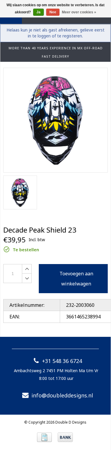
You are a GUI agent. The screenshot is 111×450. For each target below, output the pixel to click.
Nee (52, 12)
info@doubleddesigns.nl (62, 395)
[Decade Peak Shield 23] (55, 120)
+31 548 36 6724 (62, 360)
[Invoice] (44, 437)
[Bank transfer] (65, 437)
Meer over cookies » (79, 12)
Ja (38, 12)
